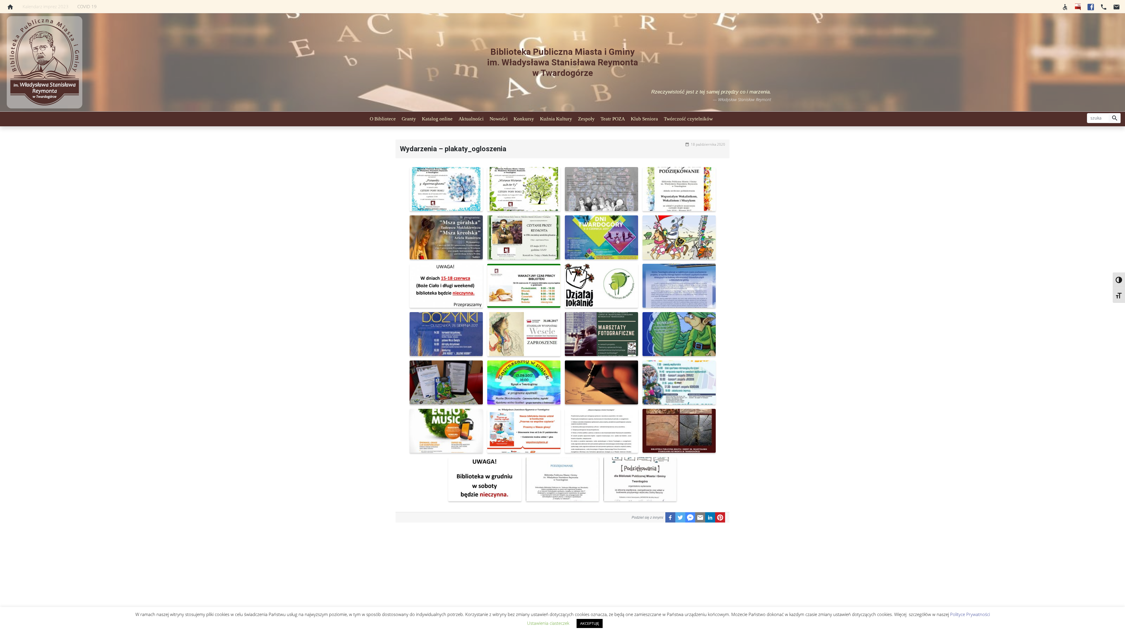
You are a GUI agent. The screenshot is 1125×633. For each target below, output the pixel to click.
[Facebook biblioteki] (1090, 6)
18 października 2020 (708, 144)
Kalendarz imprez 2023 (46, 6)
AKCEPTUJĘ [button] (589, 623)
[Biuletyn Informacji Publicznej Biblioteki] (1077, 6)
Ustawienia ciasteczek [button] (548, 623)
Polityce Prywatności (970, 614)
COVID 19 (87, 6)
